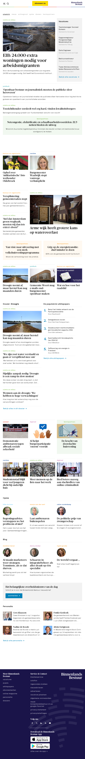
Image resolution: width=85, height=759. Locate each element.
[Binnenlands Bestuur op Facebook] (32, 723)
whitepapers (8, 687)
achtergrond (23, 14)
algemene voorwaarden (40, 698)
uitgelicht (6, 14)
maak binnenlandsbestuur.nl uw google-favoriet (41, 704)
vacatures (7, 679)
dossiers (38, 14)
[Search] (80, 7)
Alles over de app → (39, 751)
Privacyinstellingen (38, 713)
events (5, 683)
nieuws (14, 14)
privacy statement (38, 710)
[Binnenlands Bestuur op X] (36, 723)
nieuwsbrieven (36, 688)
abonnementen (9, 690)
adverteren (35, 691)
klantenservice (36, 677)
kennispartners (49, 14)
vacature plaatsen (38, 695)
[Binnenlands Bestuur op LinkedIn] (41, 723)
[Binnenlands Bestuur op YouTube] (50, 723)
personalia (7, 697)
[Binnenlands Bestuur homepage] (76, 4)
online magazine (10, 694)
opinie (31, 14)
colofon (33, 681)
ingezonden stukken (38, 684)
